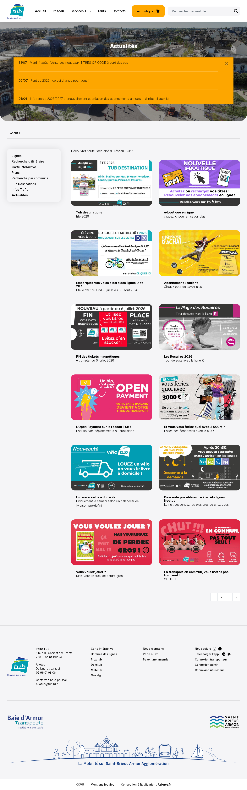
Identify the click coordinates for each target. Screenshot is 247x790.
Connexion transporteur (211, 659)
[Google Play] (229, 654)
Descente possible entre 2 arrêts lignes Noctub (194, 499)
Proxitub (96, 659)
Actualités (20, 195)
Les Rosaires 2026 (178, 356)
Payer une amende (155, 659)
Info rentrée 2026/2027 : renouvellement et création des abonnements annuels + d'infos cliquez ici (99, 99)
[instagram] (215, 649)
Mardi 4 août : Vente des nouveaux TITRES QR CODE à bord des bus (79, 62)
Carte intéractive (102, 648)
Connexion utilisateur (209, 670)
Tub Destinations (24, 184)
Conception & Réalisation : (146, 784)
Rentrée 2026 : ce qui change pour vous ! (59, 80)
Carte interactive (24, 167)
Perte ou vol (151, 654)
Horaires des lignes (104, 654)
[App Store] (224, 654)
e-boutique (145, 11)
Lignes (16, 156)
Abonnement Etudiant (181, 283)
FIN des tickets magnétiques (98, 356)
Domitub (96, 664)
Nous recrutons (153, 648)
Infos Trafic (20, 189)
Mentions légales (102, 784)
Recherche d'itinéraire (28, 161)
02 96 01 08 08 (46, 672)
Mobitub (96, 670)
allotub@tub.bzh (47, 684)
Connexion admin (206, 664)
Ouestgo (96, 675)
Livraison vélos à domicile (95, 497)
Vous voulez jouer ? (91, 572)
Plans (15, 172)
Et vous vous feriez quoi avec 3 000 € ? (194, 427)
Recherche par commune (30, 178)
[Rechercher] (236, 11)
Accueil (40, 11)
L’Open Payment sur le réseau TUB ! (103, 427)
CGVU (80, 784)
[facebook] (220, 649)
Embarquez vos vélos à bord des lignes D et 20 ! (109, 284)
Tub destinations (89, 212)
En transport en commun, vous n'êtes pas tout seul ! (196, 573)
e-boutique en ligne (179, 212)
